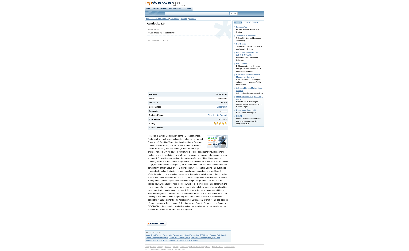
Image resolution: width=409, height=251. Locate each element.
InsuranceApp (241, 27)
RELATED (238, 23)
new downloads (175, 8)
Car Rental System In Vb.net (187, 240)
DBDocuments (242, 63)
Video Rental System (154, 235)
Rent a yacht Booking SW (246, 110)
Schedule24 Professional (245, 35)
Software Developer (196, 247)
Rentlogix (192, 19)
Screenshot (222, 107)
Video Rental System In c (189, 235)
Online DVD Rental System (179, 238)
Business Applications (178, 19)
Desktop (160, 247)
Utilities (207, 247)
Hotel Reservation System (201, 238)
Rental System (169, 240)
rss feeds (187, 8)
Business (168, 247)
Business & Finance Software (157, 19)
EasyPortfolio (241, 44)
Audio (147, 247)
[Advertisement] (175, 64)
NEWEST (247, 23)
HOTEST (256, 23)
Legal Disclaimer (167, 249)
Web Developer (217, 247)
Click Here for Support (217, 115)
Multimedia (184, 247)
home (148, 8)
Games (153, 247)
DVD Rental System (208, 235)
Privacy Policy (180, 249)
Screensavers (229, 247)
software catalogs (160, 8)
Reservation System (171, 235)
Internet (175, 247)
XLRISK (239, 116)
